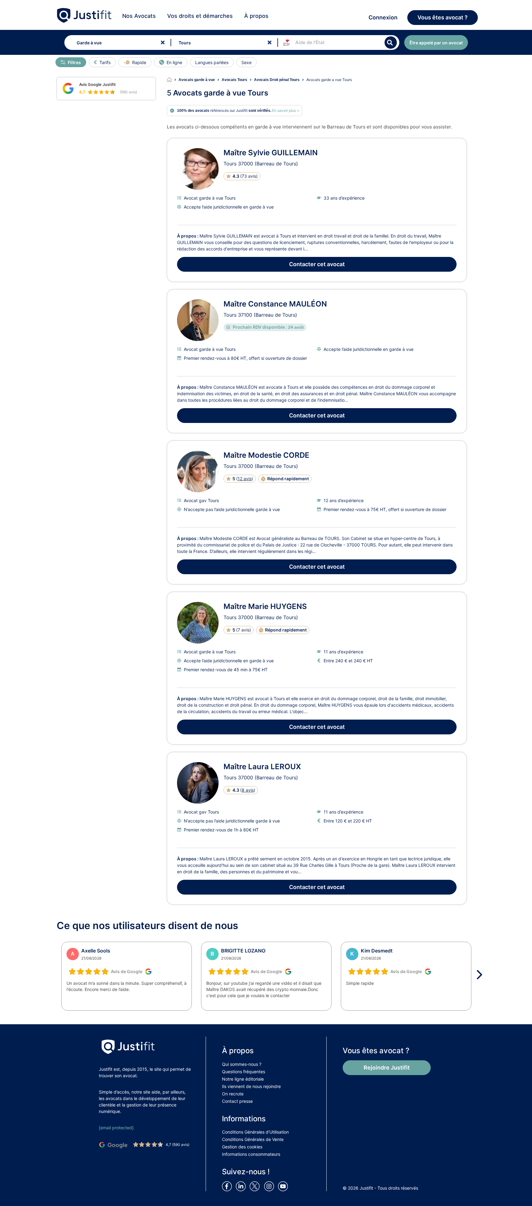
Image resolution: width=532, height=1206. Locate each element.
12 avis (245, 478)
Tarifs (105, 62)
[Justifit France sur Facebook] (228, 1186)
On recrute (233, 1093)
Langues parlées (211, 62)
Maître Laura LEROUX (262, 766)
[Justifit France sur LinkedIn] (242, 1186)
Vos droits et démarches (200, 16)
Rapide (139, 62)
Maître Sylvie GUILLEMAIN (271, 152)
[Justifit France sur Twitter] (256, 1186)
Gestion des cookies (242, 1146)
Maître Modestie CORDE (266, 455)
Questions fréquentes (243, 1071)
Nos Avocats (139, 16)
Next (481, 974)
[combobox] (116, 42)
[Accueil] (173, 80)
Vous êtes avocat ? (442, 17)
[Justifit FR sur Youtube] (284, 1186)
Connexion (383, 17)
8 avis (248, 790)
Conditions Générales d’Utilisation (255, 1132)
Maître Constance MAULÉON (275, 303)
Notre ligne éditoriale (243, 1079)
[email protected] (116, 1127)
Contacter (317, 264)
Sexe (246, 62)
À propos (256, 16)
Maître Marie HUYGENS (265, 606)
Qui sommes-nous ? (241, 1064)
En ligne (174, 62)
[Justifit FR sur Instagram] (270, 1186)
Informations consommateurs (251, 1154)
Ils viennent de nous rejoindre (251, 1086)
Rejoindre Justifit (387, 1067)
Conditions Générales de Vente (253, 1139)
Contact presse (237, 1101)
